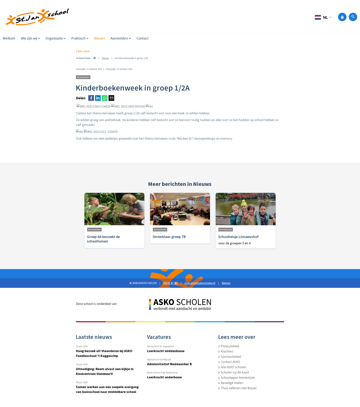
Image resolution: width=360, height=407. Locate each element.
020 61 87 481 (170, 283)
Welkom (9, 38)
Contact (142, 38)
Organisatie (54, 38)
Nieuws (99, 38)
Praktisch (78, 38)
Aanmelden (119, 38)
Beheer (226, 283)
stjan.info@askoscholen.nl (199, 283)
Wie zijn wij (29, 38)
